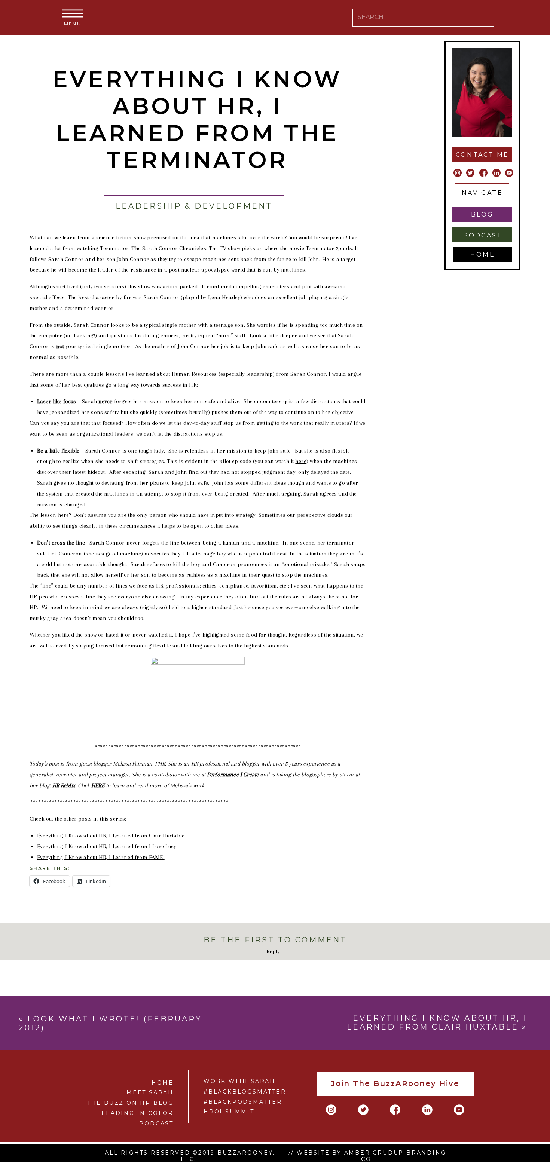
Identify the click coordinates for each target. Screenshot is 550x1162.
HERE (98, 785)
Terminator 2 (322, 248)
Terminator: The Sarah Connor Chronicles (153, 248)
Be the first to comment (275, 939)
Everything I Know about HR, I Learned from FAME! (101, 857)
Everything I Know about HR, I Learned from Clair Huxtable (110, 835)
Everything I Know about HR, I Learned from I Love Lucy (107, 846)
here (300, 461)
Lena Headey (224, 297)
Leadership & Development (194, 206)
